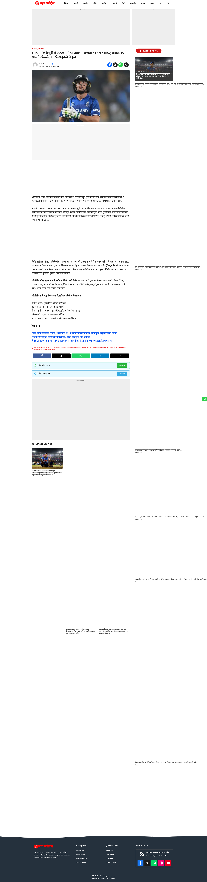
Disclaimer (110, 858)
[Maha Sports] (45, 3)
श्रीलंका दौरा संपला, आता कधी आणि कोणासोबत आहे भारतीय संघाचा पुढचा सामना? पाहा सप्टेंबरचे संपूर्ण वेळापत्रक (169, 516)
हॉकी (123, 3)
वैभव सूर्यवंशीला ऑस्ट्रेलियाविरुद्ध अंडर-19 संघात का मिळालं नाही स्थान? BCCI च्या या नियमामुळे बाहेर (166, 762)
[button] (168, 3)
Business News (82, 858)
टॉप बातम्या (41, 49)
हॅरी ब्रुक (47, 347)
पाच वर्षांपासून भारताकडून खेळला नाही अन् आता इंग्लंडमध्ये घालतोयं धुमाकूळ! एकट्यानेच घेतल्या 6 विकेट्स (113, 631)
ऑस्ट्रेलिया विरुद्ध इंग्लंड (39, 347)
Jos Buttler (41, 349)
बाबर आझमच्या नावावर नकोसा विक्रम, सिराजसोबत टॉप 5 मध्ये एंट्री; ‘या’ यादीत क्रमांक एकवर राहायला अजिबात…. (80, 631)
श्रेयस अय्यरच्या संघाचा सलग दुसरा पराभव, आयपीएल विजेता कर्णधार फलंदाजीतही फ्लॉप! (72, 341)
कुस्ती (115, 3)
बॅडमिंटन (105, 3)
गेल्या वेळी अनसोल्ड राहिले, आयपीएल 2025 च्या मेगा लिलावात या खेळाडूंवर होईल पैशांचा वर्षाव (74, 333)
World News (80, 854)
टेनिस (95, 3)
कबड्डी (76, 3)
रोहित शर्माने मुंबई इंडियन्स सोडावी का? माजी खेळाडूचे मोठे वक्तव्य (61, 337)
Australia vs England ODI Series (96, 347)
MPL (161, 3)
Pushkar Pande (46, 64)
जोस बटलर (61, 347)
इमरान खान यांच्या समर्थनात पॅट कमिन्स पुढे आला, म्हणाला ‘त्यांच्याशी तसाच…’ (158, 450)
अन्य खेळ (133, 3)
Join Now (122, 365)
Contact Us (110, 854)
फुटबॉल (85, 3)
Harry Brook (109, 347)
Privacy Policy (111, 862)
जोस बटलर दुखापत (69, 347)
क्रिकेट (66, 3)
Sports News (81, 862)
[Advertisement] (81, 28)
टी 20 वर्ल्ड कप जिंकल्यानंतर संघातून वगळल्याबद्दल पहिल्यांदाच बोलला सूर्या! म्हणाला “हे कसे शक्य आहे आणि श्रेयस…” (47, 472)
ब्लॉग (143, 3)
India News (80, 850)
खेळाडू (152, 3)
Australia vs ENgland (80, 347)
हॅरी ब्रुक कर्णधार (54, 347)
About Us (109, 850)
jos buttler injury (50, 349)
